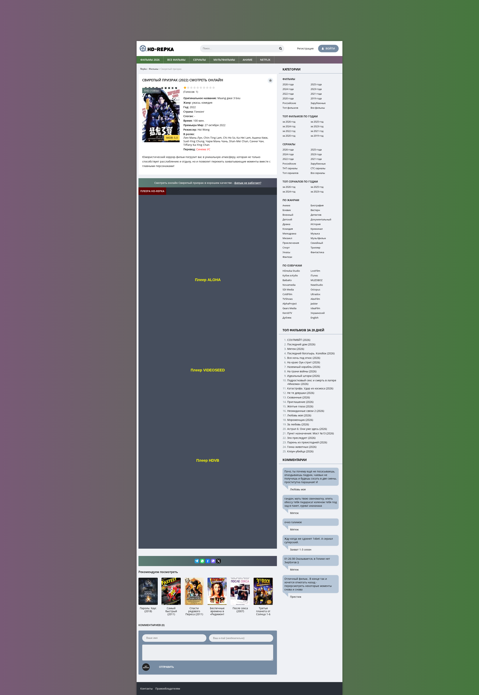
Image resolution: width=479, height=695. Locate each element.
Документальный (321, 219)
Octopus (315, 289)
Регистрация (305, 48)
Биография (317, 205)
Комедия (288, 228)
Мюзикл (287, 238)
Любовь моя (298, 489)
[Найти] (280, 48)
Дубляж (287, 317)
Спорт (286, 247)
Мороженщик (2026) (300, 420)
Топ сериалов (290, 173)
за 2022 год (289, 131)
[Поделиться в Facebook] (207, 561)
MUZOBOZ (316, 280)
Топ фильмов (290, 107)
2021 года (316, 93)
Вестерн (315, 210)
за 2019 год (317, 135)
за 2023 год (317, 126)
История (316, 224)
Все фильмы (176, 59)
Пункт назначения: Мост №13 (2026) (310, 433)
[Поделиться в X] (218, 561)
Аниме (247, 59)
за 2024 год (289, 126)
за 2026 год (289, 121)
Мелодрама (289, 233)
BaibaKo (287, 280)
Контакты (146, 688)
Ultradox (315, 294)
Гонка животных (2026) (301, 447)
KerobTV (287, 313)
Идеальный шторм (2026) (303, 376)
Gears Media (289, 308)
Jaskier (314, 303)
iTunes (314, 275)
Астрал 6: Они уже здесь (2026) (307, 429)
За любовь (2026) (298, 424)
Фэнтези (287, 257)
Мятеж (294, 513)
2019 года (316, 98)
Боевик (287, 210)
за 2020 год (289, 135)
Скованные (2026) (298, 397)
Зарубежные (318, 103)
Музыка (315, 233)
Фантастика (317, 252)
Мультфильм (318, 238)
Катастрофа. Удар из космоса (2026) (310, 388)
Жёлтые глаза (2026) (300, 406)
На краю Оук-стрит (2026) (303, 362)
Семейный (317, 243)
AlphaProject (290, 303)
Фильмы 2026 (150, 59)
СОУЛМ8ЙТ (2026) (298, 340)
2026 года (288, 84)
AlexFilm (315, 299)
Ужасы (286, 252)
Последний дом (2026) (301, 344)
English (314, 317)
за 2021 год (317, 131)
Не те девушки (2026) (300, 393)
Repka (143, 68)
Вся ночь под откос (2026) (303, 358)
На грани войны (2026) (301, 371)
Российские (289, 103)
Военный (288, 214)
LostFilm (315, 270)
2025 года (316, 84)
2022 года (288, 93)
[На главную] (155, 48)
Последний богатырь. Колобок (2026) (311, 353)
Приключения (291, 243)
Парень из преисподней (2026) (307, 442)
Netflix (265, 59)
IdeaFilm (315, 308)
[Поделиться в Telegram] (197, 561)
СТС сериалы (318, 168)
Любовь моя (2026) (299, 415)
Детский (287, 219)
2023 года (316, 89)
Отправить (166, 667)
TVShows (288, 299)
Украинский (318, 313)
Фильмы (153, 68)
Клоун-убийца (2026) (300, 451)
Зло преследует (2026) (301, 438)
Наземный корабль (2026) (303, 367)
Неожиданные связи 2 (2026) (305, 411)
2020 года (288, 98)
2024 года (288, 89)
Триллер (315, 247)
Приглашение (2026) (300, 402)
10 (213, 87)
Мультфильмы (224, 59)
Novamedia (289, 285)
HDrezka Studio (291, 270)
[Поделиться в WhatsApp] (202, 561)
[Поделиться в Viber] (213, 561)
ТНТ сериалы (290, 168)
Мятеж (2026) (295, 349)
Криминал (317, 228)
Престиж (295, 596)
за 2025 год (317, 121)
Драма (286, 224)
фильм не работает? (247, 183)
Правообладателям (167, 688)
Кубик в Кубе (290, 275)
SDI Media (288, 289)
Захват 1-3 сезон (300, 549)
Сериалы (199, 59)
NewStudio (317, 285)
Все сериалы (318, 173)
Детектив (316, 214)
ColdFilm (287, 294)
